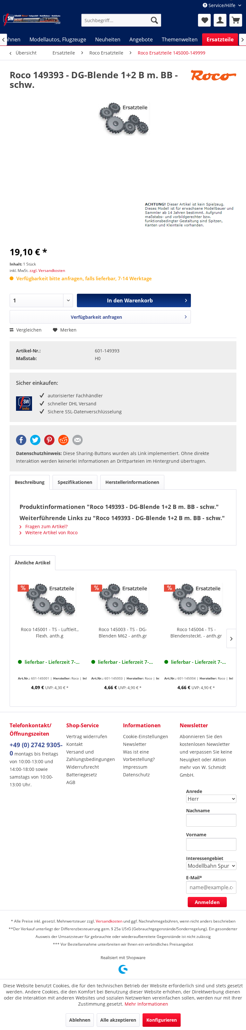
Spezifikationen (75, 482)
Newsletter (134, 744)
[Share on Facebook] (21, 443)
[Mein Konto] (220, 20)
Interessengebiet (204, 858)
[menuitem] (121, 20)
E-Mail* (194, 877)
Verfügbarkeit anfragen (96, 317)
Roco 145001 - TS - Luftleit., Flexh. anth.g (49, 632)
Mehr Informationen (146, 1004)
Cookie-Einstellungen (145, 736)
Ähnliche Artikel (32, 563)
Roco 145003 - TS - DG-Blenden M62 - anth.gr (123, 632)
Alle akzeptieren (118, 1020)
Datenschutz (136, 775)
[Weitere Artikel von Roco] (213, 81)
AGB (70, 782)
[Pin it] (49, 443)
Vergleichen (28, 330)
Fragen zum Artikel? (46, 526)
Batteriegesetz (81, 775)
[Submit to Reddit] (63, 443)
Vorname (196, 835)
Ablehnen (79, 1020)
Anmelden (207, 902)
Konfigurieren (161, 1020)
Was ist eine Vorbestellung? (139, 756)
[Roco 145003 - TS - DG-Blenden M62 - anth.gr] (123, 600)
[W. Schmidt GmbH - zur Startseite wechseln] (32, 20)
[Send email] (77, 443)
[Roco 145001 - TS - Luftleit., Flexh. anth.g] (50, 600)
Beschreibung (30, 482)
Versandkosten (109, 921)
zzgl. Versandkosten (47, 270)
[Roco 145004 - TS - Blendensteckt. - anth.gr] (196, 600)
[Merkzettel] (204, 20)
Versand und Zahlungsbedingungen (90, 756)
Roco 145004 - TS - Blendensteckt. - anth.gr (196, 632)
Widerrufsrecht (82, 767)
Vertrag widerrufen (86, 736)
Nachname (198, 810)
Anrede (194, 791)
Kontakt (74, 744)
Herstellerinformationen (132, 482)
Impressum (135, 767)
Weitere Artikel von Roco (51, 532)
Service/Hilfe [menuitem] (222, 5)
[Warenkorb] (235, 20)
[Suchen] (154, 20)
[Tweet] (35, 443)
